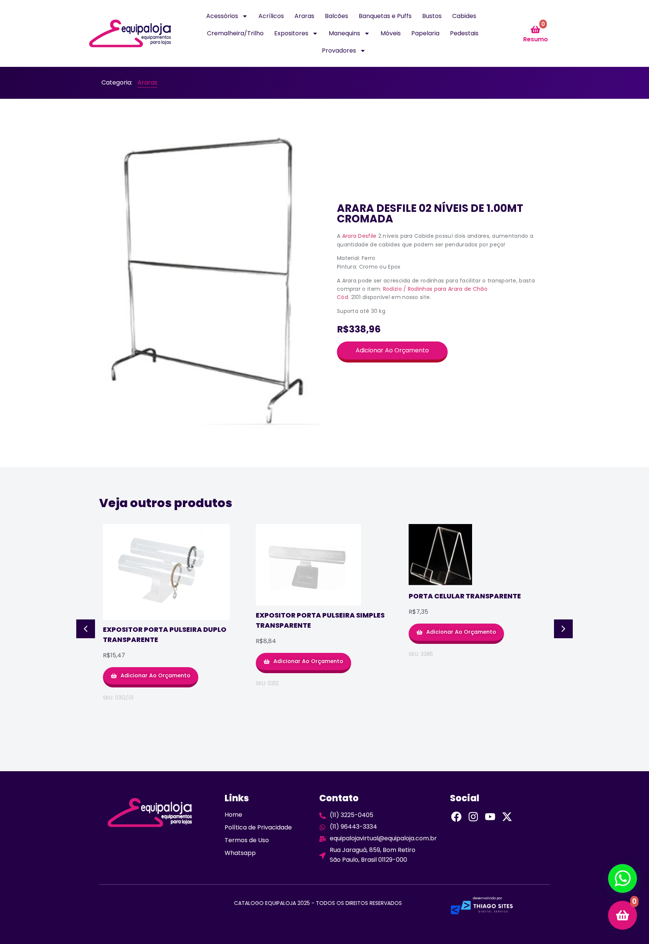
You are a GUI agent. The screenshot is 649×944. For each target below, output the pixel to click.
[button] (85, 628)
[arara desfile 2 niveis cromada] (212, 283)
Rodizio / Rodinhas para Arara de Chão (435, 289)
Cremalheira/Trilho (235, 33)
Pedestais (464, 33)
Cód (342, 297)
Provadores (339, 50)
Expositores (291, 33)
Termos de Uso (247, 840)
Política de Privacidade (258, 827)
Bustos (432, 16)
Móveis (390, 33)
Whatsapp (240, 853)
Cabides (464, 16)
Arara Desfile (359, 236)
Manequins (344, 33)
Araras (304, 16)
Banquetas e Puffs (385, 16)
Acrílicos (271, 16)
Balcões (336, 16)
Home (233, 814)
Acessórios (222, 16)
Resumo (535, 39)
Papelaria (425, 33)
